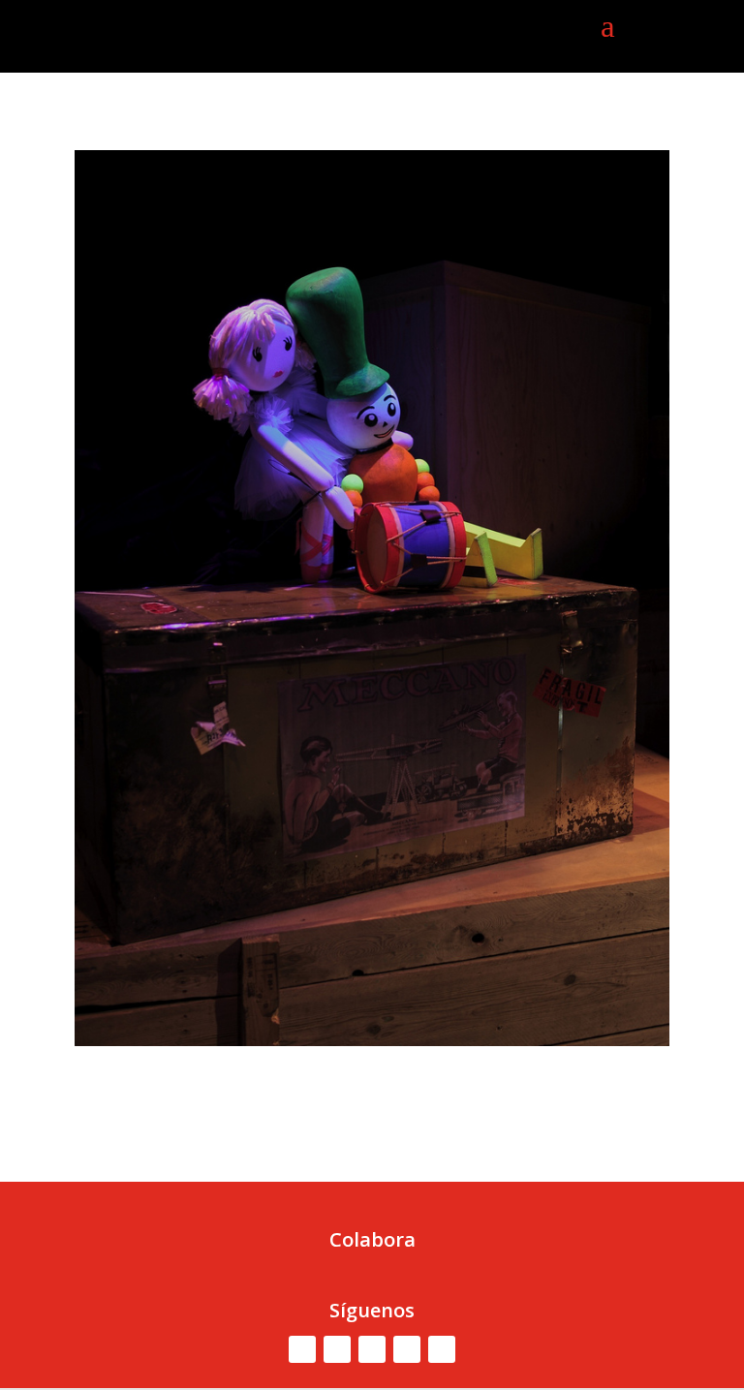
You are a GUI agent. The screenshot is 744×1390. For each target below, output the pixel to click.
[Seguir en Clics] (441, 1349)
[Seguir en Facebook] (302, 1349)
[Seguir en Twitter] (337, 1349)
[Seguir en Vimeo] (372, 1349)
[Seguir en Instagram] (406, 1349)
